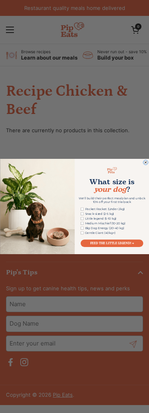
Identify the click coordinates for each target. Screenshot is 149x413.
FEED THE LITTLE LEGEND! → (112, 243)
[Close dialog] (145, 162)
